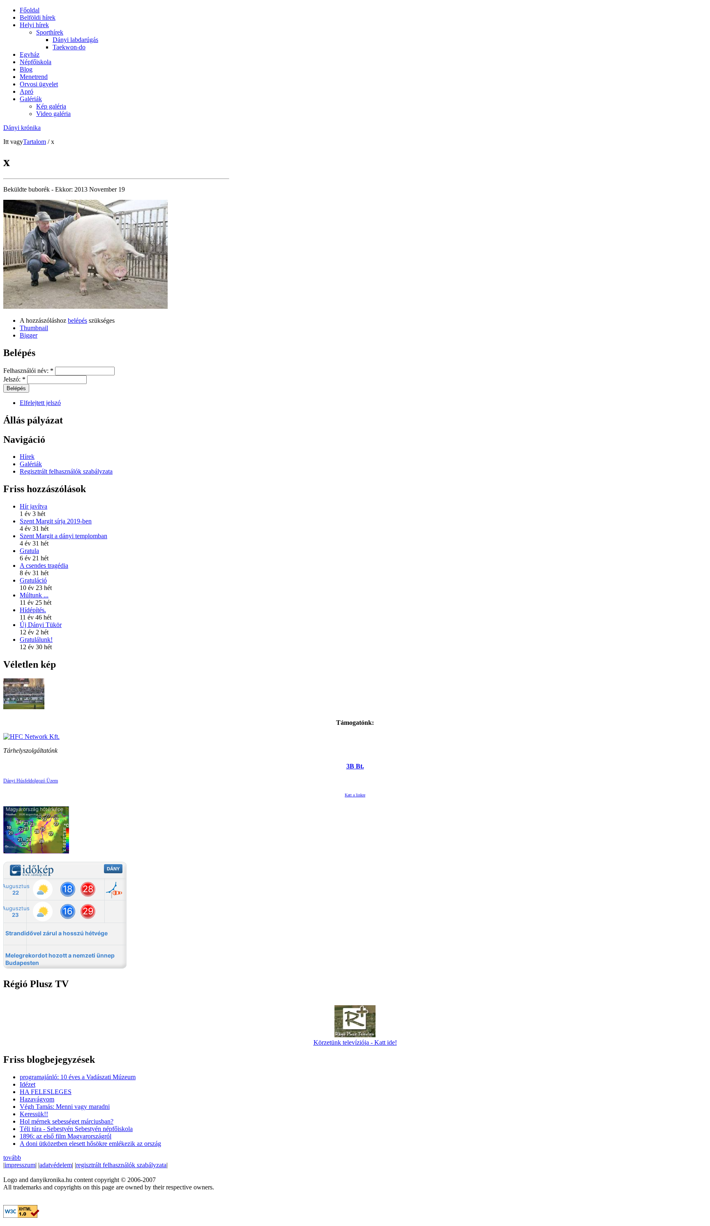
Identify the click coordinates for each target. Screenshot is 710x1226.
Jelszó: (14, 379)
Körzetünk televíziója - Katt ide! (355, 1042)
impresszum (20, 1164)
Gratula (29, 550)
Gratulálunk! (36, 639)
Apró (26, 91)
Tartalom (34, 141)
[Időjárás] (36, 851)
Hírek (27, 456)
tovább (12, 1157)
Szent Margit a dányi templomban (63, 535)
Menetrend (34, 76)
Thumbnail (34, 327)
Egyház (29, 54)
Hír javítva (33, 506)
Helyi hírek (34, 24)
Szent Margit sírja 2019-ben (56, 521)
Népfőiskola (35, 61)
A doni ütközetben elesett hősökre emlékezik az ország (90, 1143)
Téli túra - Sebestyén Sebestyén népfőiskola (76, 1128)
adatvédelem (55, 1164)
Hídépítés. (33, 609)
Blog (26, 69)
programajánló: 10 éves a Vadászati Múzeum (78, 1076)
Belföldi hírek (37, 17)
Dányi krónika (22, 127)
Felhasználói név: (28, 370)
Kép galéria (51, 106)
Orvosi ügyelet (39, 84)
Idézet (27, 1084)
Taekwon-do (69, 47)
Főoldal (29, 10)
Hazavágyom (37, 1099)
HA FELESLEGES (45, 1091)
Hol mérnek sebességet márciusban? (66, 1121)
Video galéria (53, 113)
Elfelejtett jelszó (40, 402)
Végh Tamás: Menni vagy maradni (65, 1106)
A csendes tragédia (44, 565)
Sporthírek (49, 32)
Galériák (31, 98)
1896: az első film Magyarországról (65, 1136)
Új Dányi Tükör (41, 624)
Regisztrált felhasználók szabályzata (66, 471)
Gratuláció (33, 580)
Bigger (28, 335)
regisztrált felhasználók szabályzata (121, 1164)
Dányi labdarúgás (75, 39)
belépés (77, 320)
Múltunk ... (34, 595)
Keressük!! (34, 1113)
